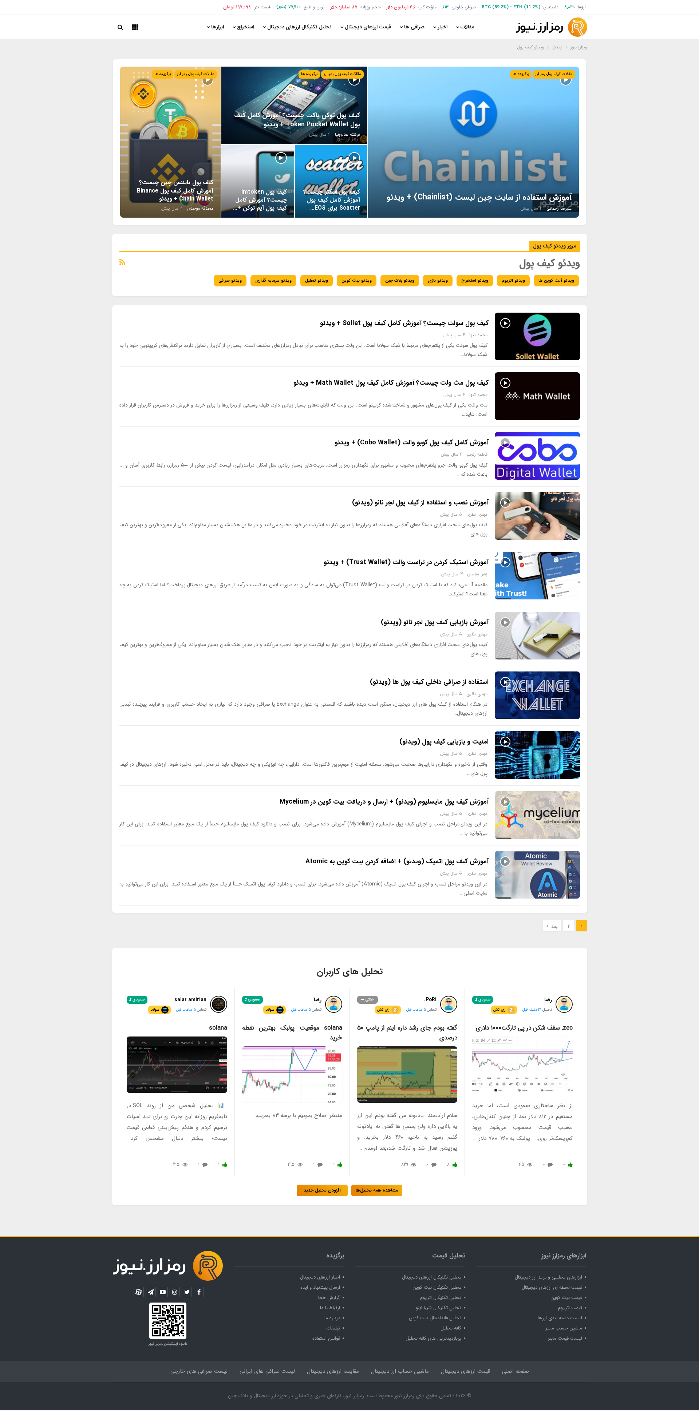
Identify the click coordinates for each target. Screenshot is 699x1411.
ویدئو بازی (438, 280)
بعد (553, 926)
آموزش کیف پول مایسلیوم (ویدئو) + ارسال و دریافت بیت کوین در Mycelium (384, 802)
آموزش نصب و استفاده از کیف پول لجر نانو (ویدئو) (420, 503)
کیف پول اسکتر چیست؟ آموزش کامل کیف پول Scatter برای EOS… (331, 200)
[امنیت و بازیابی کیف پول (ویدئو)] (537, 755)
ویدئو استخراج (474, 280)
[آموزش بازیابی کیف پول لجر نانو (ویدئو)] (537, 635)
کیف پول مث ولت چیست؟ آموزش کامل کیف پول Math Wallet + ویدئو (391, 383)
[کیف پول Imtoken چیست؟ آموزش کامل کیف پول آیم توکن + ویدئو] (258, 181)
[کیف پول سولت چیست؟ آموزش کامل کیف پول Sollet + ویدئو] (537, 336)
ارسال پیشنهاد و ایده (320, 1287)
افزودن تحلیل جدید (322, 1190)
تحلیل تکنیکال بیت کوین (436, 1287)
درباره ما (332, 1318)
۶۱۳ (445, 7)
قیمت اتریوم (570, 1308)
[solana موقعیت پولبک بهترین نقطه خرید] (292, 1074)
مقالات (467, 27)
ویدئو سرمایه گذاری (273, 280)
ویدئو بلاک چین (399, 280)
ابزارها (217, 27)
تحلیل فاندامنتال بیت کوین (435, 1318)
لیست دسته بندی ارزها (560, 1318)
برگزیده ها (521, 74)
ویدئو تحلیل (316, 280)
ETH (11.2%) (526, 7)
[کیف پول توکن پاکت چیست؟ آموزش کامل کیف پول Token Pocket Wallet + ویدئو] (294, 105)
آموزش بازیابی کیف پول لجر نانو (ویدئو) (435, 622)
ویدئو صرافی (230, 280)
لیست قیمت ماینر (565, 1338)
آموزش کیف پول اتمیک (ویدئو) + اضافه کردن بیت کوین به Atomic (397, 861)
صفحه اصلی (515, 1371)
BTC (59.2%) (495, 7)
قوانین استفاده (326, 1338)
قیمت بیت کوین (566, 1297)
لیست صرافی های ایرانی (267, 1371)
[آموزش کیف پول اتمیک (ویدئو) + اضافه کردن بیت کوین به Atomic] (537, 875)
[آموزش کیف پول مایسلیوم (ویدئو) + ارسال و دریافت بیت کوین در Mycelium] (537, 815)
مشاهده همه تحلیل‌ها (377, 1190)
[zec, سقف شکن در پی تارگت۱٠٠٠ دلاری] (522, 1065)
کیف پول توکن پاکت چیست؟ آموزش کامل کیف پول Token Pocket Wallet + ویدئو (297, 120)
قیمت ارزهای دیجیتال (368, 27)
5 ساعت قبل (416, 1010)
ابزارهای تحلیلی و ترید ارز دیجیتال (548, 1277)
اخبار (442, 27)
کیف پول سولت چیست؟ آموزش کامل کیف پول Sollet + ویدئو (404, 323)
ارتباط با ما (330, 1308)
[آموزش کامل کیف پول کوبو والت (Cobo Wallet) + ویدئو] (537, 456)
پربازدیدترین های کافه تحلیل (433, 1338)
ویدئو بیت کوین (356, 280)
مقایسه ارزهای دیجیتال (333, 1371)
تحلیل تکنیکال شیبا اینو (438, 1308)
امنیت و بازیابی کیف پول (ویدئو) (444, 742)
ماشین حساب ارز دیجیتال (400, 1371)
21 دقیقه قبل (531, 1010)
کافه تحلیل (451, 1328)
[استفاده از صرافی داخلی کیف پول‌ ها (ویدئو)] (537, 695)
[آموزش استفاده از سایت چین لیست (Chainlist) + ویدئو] (473, 142)
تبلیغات (333, 1328)
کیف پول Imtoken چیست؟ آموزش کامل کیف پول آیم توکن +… (260, 200)
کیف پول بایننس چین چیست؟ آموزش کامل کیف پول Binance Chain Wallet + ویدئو (175, 190)
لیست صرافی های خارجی (199, 1371)
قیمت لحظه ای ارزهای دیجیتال (552, 1287)
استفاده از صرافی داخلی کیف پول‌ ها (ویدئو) (429, 682)
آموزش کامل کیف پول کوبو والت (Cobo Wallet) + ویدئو (412, 442)
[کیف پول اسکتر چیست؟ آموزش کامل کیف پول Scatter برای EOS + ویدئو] (331, 181)
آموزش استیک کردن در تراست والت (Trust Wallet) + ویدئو (406, 562)
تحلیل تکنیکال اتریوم (440, 1297)
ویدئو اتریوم (513, 280)
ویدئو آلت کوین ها (556, 280)
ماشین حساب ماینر (563, 1328)
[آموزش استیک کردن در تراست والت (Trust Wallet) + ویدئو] (537, 575)
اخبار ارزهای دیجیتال (320, 1277)
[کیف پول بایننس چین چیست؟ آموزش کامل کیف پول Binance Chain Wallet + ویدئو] (170, 142)
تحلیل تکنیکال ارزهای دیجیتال (299, 27)
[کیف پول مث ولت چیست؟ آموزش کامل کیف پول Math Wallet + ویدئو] (537, 396)
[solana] (177, 1065)
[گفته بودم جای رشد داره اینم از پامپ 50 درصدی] (407, 1074)
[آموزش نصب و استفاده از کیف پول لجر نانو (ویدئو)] (537, 516)
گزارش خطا (329, 1297)
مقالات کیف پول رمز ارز (554, 74)
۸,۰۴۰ (569, 7)
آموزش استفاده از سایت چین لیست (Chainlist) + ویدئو (479, 197)
